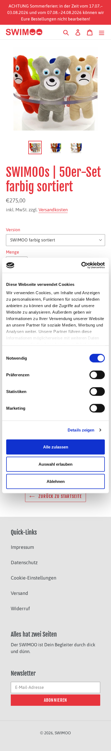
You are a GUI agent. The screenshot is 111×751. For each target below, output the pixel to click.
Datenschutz (24, 562)
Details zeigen (81, 430)
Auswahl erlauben (55, 464)
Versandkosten (53, 209)
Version (13, 229)
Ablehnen (56, 481)
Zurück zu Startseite (59, 496)
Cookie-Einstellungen (33, 578)
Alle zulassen (55, 446)
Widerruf (20, 608)
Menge (12, 252)
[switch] (97, 374)
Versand (19, 593)
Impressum (22, 547)
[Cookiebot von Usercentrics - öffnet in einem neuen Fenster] (81, 265)
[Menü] (101, 32)
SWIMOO (63, 733)
